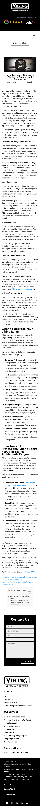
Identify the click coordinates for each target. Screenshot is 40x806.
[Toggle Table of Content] (28, 593)
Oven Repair (9, 732)
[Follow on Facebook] (7, 803)
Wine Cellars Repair (12, 726)
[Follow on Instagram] (17, 803)
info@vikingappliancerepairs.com (18, 706)
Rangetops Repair (11, 739)
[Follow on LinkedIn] (22, 803)
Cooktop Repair (10, 742)
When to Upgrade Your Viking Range (19, 597)
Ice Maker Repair (10, 723)
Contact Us (9, 699)
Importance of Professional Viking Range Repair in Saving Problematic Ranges (19, 603)
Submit (28, 661)
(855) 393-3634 (21, 43)
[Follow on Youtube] (27, 803)
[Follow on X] (12, 803)
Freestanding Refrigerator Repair (17, 720)
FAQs (6, 696)
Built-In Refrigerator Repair (15, 717)
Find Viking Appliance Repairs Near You (25, 17)
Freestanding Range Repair (15, 736)
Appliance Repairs (26, 82)
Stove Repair (9, 729)
